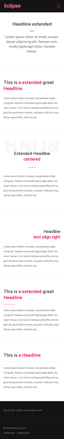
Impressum (9, 433)
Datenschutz (23, 433)
